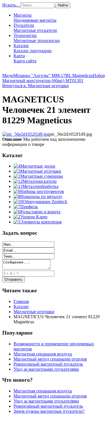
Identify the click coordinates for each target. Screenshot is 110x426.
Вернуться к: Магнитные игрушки (35, 85)
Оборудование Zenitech (45, 201)
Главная (21, 301)
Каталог (33, 48)
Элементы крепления (40, 221)
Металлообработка (40, 186)
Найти (63, 5)
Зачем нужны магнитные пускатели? (49, 411)
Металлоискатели (40, 181)
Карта (25, 58)
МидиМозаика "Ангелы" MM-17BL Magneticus (47, 75)
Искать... (10, 5)
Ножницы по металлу (41, 196)
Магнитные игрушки (40, 171)
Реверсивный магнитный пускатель (48, 364)
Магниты (35, 18)
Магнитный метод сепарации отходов (50, 359)
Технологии (37, 38)
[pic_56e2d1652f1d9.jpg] (25, 134)
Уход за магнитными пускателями (46, 369)
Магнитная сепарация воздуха (43, 354)
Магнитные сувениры (41, 176)
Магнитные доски (37, 166)
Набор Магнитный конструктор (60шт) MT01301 (53, 78)
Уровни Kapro (33, 216)
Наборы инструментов (42, 191)
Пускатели (35, 28)
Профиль (29, 206)
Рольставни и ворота (40, 211)
